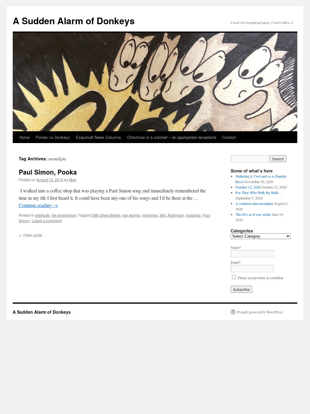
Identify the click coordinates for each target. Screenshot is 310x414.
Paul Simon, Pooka (48, 171)
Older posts (30, 235)
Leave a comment (46, 220)
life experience (63, 215)
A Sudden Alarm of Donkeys (74, 20)
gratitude (42, 215)
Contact (229, 137)
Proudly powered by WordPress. (260, 311)
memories (150, 215)
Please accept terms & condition (260, 277)
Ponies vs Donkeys (53, 137)
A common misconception (254, 203)
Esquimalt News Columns (98, 137)
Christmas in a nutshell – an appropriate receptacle (171, 137)
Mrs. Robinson (172, 215)
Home (24, 137)
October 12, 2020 (248, 187)
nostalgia (193, 215)
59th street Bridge (106, 215)
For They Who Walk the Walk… (259, 192)
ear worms (131, 215)
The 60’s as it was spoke (253, 214)
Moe (72, 179)
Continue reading (38, 205)
